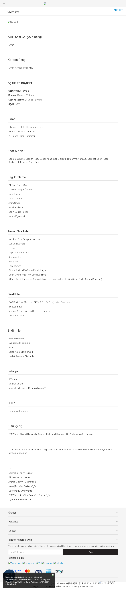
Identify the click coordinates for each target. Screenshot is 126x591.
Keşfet (117, 9)
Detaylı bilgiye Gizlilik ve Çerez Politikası (22, 582)
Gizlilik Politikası (86, 586)
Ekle (91, 552)
